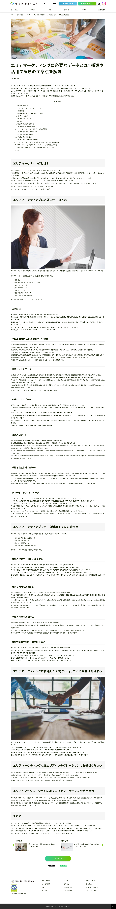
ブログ (84, 10)
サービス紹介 (31, 10)
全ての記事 (20, 15)
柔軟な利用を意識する (25, 134)
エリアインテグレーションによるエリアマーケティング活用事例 (34, 147)
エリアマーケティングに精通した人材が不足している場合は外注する (37, 142)
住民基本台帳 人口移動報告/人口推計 (30, 113)
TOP (12, 15)
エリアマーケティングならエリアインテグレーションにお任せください (36, 145)
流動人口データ (23, 121)
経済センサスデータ (24, 116)
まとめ (17, 150)
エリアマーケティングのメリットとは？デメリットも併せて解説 (30, 189)
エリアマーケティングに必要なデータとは (28, 108)
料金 (50, 10)
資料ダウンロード (88, 4)
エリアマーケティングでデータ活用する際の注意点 (31, 129)
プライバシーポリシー (92, 891)
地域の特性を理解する (25, 137)
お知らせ (66, 884)
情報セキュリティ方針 (92, 887)
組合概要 (89, 884)
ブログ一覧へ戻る (58, 858)
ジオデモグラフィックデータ (27, 126)
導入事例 (66, 10)
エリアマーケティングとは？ (23, 105)
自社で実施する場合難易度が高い (29, 140)
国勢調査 (21, 111)
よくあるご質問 (101, 10)
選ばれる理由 (14, 10)
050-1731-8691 (50, 4)
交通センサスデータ (24, 118)
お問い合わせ (69, 4)
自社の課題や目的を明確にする (28, 132)
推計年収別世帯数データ (26, 124)
